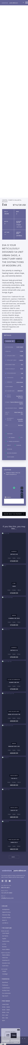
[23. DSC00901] (21, 89)
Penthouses (5, 985)
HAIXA (14, 586)
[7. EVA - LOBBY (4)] (21, 25)
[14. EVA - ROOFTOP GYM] (7, 57)
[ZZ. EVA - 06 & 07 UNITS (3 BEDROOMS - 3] (7, 193)
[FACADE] (7, 9)
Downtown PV (5, 960)
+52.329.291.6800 (6, 893)
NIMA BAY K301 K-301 (14, 746)
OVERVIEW (9, 341)
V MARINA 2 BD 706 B (14, 618)
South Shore (5, 965)
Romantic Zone (6, 963)
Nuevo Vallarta (6, 949)
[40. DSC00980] (7, 161)
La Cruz (4, 944)
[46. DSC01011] (7, 185)
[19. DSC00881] (21, 73)
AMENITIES (21, 341)
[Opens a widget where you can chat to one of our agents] (11, 1036)
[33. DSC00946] (21, 129)
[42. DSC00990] (7, 169)
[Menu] (26, 2)
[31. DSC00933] (21, 121)
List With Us (5, 923)
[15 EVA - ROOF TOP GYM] (21, 57)
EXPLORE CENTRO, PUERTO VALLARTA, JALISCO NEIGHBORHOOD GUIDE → (14, 501)
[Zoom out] (22, 496)
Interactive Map (6, 915)
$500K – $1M (5, 1012)
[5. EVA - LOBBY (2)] (21, 17)
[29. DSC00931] (21, 113)
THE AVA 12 (14, 778)
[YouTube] (9, 881)
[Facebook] (2, 881)
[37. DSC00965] (21, 145)
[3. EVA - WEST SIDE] (21, 9)
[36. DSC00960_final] (7, 145)
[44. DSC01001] (7, 177)
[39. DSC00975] (21, 153)
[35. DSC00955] (21, 137)
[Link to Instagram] (22, 1038)
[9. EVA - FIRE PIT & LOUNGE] (21, 33)
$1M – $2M (5, 1015)
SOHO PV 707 (14, 810)
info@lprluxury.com (7, 898)
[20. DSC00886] (7, 81)
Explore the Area (6, 912)
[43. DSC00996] (21, 169)
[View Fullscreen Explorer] (22, 491)
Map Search (5, 996)
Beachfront (5, 982)
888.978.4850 (5, 887)
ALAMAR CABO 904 (14, 682)
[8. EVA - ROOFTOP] (7, 33)
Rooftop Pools (6, 990)
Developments (6, 909)
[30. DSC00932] (7, 121)
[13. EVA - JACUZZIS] (21, 49)
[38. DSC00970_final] (7, 153)
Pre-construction (6, 993)
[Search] (22, 2)
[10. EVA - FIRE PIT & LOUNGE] (7, 41)
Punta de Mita (5, 941)
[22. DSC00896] (7, 89)
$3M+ (3, 1020)
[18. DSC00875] (7, 73)
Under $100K (5, 1004)
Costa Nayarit (5, 933)
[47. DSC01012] (21, 185)
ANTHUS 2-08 (14, 554)
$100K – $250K (6, 1007)
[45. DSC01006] (21, 177)
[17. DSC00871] (21, 65)
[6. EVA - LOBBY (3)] (7, 25)
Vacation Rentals (6, 917)
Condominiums (6, 988)
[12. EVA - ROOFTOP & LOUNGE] (7, 49)
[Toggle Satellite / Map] (22, 488)
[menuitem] (22, 2)
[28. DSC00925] (7, 113)
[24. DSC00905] (7, 97)
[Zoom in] (22, 494)
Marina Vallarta (6, 955)
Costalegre (5, 974)
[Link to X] (25, 1038)
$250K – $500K (6, 1010)
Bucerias (4, 946)
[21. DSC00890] (21, 81)
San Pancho (5, 936)
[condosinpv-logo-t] (9, 3)
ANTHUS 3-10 (14, 650)
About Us (4, 920)
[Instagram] (6, 881)
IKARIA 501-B (14, 842)
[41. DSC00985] (21, 161)
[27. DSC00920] (21, 105)
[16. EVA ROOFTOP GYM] (7, 65)
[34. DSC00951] (7, 137)
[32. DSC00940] (7, 129)
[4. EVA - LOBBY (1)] (7, 17)
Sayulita (4, 938)
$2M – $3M (5, 1018)
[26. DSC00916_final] (7, 105)
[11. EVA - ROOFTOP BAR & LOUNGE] (21, 41)
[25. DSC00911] (21, 97)
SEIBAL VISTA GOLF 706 (14, 714)
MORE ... (14, 857)
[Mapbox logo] (8, 497)
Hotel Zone (5, 957)
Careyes (4, 971)
